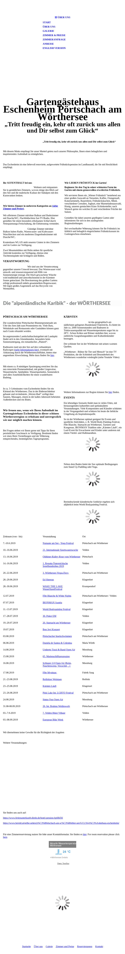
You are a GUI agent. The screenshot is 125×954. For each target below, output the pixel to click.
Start (47, 22)
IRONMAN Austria (52, 602)
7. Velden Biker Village (54, 713)
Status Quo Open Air (53, 699)
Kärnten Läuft (49, 686)
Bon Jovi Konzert (51, 629)
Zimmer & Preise (54, 35)
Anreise (48, 44)
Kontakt (99, 946)
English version (54, 48)
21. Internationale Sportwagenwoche (60, 550)
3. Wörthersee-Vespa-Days (55, 573)
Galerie (48, 31)
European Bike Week (53, 719)
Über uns (49, 26)
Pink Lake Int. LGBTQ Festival (58, 692)
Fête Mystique (50, 672)
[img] (62, 7)
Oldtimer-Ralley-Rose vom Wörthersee (61, 556)
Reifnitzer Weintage (52, 679)
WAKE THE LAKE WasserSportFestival (53, 587)
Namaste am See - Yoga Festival (58, 543)
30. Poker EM (49, 616)
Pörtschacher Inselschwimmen (57, 636)
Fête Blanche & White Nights (57, 596)
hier (52, 355)
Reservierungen (84, 946)
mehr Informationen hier (26, 349)
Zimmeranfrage (54, 39)
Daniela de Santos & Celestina (57, 643)
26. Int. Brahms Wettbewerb (56, 706)
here (5, 837)
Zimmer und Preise (65, 946)
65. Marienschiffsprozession (56, 656)
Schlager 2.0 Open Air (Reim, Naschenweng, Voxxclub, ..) (57, 664)
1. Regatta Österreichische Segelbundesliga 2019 (55, 564)
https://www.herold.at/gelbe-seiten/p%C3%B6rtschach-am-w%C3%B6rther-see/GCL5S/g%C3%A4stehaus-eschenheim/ (61, 823)
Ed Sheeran (48, 579)
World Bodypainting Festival (56, 609)
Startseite (26, 946)
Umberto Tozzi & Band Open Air (59, 649)
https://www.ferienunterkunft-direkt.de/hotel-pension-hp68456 (33, 818)
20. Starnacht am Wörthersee (56, 622)
